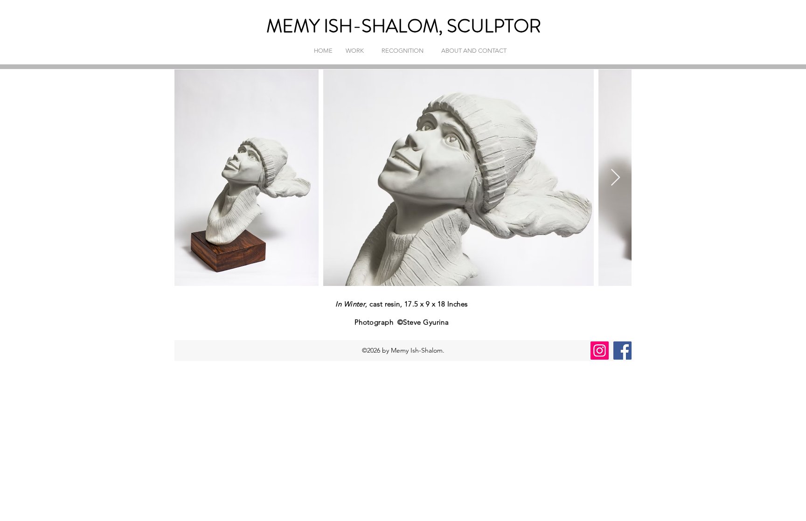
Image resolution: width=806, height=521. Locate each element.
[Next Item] (615, 178)
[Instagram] (600, 350)
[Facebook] (622, 350)
